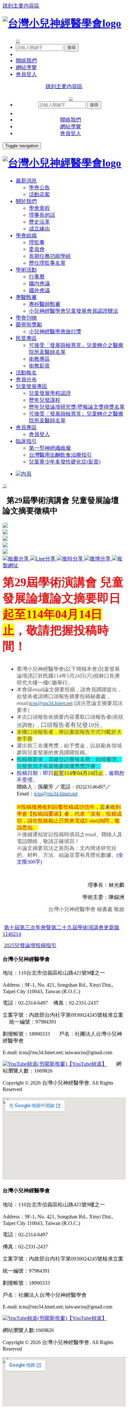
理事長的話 (42, 215)
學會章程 (39, 208)
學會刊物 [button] (26, 318)
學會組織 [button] (26, 235)
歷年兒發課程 (44, 400)
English (24, 54)
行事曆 (37, 276)
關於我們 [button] (26, 201)
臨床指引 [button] (26, 441)
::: (18, 40)
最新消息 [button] (26, 180)
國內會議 (39, 283)
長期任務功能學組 (50, 256)
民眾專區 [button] (26, 338)
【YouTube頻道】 (87, 1064)
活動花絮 (39, 194)
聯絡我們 (26, 60)
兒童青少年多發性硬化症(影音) (64, 461)
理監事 (37, 242)
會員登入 (26, 74)
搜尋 (71, 47)
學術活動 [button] (26, 270)
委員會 (37, 249)
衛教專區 (39, 359)
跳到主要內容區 (21, 5)
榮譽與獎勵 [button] (29, 324)
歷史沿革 (39, 222)
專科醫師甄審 (44, 304)
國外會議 (39, 290)
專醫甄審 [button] (26, 297)
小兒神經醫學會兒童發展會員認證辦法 (73, 311)
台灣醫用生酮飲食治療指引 (60, 455)
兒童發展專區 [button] (31, 386)
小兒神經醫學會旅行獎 (55, 331)
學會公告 (39, 187)
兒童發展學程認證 (50, 393)
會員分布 (26, 379)
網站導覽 (26, 67)
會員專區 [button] (26, 427)
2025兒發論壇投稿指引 (30, 945)
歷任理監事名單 (47, 263)
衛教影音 (39, 365)
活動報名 (26, 372)
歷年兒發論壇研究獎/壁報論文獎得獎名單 (77, 407)
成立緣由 (39, 228)
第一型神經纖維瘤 (50, 448)
